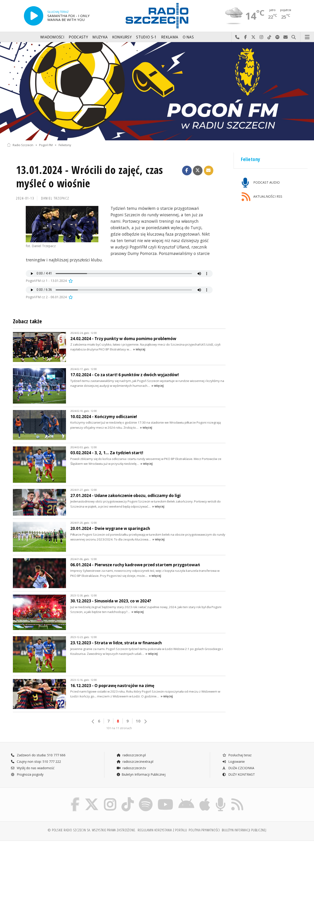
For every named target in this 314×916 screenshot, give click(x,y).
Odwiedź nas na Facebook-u (245, 37)
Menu (307, 37)
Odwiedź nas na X (253, 37)
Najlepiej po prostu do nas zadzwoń (237, 37)
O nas (188, 37)
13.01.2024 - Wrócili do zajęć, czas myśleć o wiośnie (89, 177)
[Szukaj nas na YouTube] (165, 798)
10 (138, 721)
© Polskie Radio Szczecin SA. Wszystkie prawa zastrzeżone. (92, 830)
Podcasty (78, 37)
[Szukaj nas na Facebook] (75, 798)
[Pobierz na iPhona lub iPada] (205, 798)
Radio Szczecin (23, 145)
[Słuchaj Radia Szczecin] (33, 16)
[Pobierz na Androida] (186, 798)
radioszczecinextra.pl (137, 761)
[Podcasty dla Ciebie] (220, 798)
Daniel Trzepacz (55, 198)
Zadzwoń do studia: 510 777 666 (41, 755)
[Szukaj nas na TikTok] (127, 798)
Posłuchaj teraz (239, 755)
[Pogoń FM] (157, 91)
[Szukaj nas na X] (91, 798)
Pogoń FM (46, 145)
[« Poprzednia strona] (93, 721)
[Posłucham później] (70, 280)
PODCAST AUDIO (266, 182)
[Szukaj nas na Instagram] (110, 798)
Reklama (169, 37)
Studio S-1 (146, 37)
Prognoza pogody (29, 774)
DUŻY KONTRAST (241, 774)
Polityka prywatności (204, 830)
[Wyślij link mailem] (209, 170)
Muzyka (100, 37)
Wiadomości (52, 37)
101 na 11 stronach (119, 728)
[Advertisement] (43, 876)
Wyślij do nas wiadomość (286, 37)
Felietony (65, 145)
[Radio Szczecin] (157, 15)
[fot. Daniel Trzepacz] (62, 224)
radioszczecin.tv (134, 768)
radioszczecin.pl (134, 755)
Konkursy (122, 37)
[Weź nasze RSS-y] (237, 798)
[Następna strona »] (145, 721)
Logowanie (236, 761)
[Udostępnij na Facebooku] (187, 170)
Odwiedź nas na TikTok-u (269, 37)
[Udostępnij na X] (198, 170)
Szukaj (294, 37)
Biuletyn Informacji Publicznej (144, 774)
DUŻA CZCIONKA (240, 768)
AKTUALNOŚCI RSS (267, 196)
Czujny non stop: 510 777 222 (38, 761)
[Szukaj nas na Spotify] (145, 798)
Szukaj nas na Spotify (278, 37)
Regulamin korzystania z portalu (162, 830)
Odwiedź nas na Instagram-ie (261, 37)
